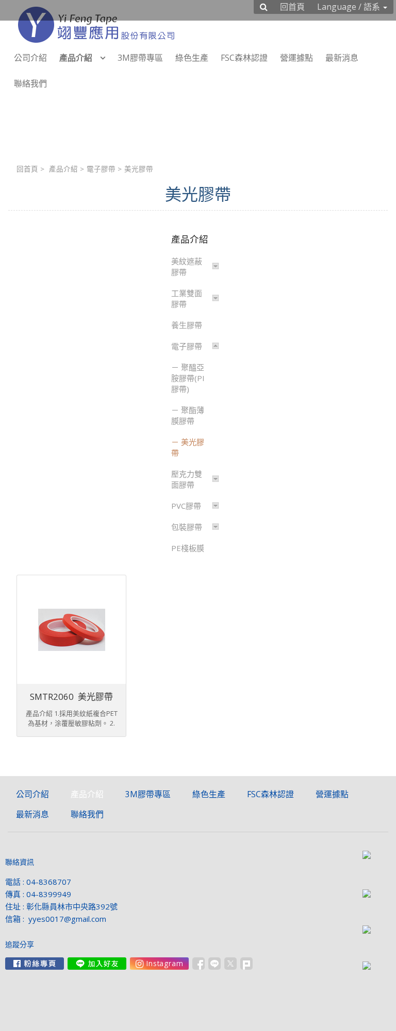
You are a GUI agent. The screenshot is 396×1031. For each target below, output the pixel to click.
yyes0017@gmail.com (67, 919)
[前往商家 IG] (159, 963)
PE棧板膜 (187, 548)
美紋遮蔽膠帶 (186, 266)
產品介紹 (63, 169)
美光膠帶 (187, 447)
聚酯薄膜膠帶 (187, 415)
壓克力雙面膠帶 (186, 479)
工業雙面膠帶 (186, 298)
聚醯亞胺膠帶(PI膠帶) (188, 378)
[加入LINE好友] (97, 963)
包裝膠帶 (186, 527)
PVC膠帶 (186, 506)
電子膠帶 (101, 169)
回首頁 (27, 169)
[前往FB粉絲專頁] (34, 963)
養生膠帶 (186, 325)
